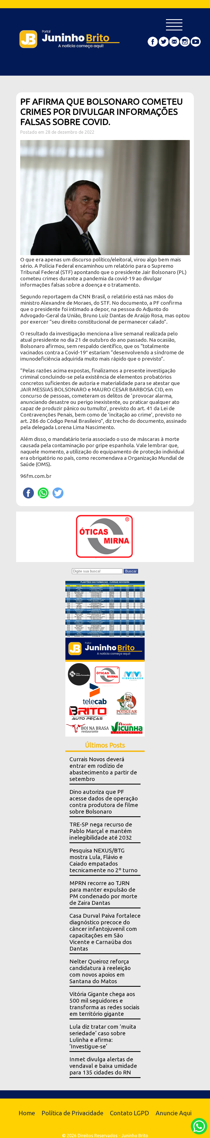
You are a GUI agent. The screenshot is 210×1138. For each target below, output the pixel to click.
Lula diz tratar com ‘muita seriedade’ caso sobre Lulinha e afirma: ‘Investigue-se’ (102, 1036)
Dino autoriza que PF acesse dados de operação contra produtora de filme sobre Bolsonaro (103, 802)
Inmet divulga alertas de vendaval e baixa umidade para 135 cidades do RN (103, 1066)
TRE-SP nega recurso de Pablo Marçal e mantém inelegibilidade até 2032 (100, 831)
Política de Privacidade (72, 1113)
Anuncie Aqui (174, 1113)
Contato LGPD (129, 1113)
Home (27, 1113)
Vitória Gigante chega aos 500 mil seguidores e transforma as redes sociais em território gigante (104, 1004)
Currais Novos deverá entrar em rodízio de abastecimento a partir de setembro (103, 769)
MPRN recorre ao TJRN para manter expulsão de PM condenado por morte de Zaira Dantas (103, 893)
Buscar (130, 571)
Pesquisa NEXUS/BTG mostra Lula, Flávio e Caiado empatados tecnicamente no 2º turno (103, 860)
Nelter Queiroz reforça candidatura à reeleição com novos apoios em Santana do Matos (100, 971)
